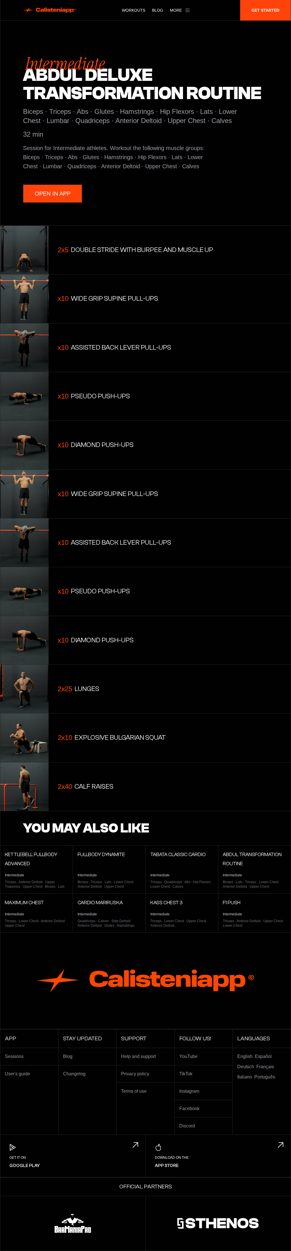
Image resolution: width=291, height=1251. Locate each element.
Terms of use (134, 1091)
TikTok (185, 1073)
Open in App (52, 193)
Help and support (138, 1056)
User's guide (17, 1073)
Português (264, 1076)
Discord (187, 1125)
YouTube (188, 1056)
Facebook (189, 1108)
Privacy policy (135, 1073)
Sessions (14, 1056)
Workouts (133, 10)
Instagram (189, 1091)
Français (265, 1066)
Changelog (74, 1073)
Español (263, 1056)
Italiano (244, 1076)
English (245, 1056)
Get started (265, 10)
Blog (157, 10)
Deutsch (245, 1066)
